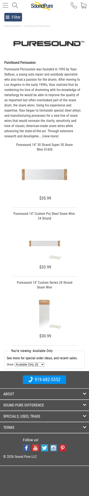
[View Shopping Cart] (83, 7)
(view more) (50, 136)
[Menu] (5, 7)
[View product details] (44, 181)
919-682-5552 (46, 379)
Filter (16, 17)
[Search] (15, 7)
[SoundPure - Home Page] (42, 8)
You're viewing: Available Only (32, 351)
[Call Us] (74, 7)
